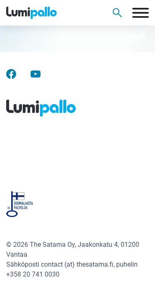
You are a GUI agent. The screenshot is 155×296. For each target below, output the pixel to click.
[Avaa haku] (117, 12)
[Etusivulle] (45, 13)
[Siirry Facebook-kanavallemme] (11, 73)
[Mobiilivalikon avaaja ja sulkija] (140, 13)
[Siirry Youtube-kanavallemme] (36, 73)
